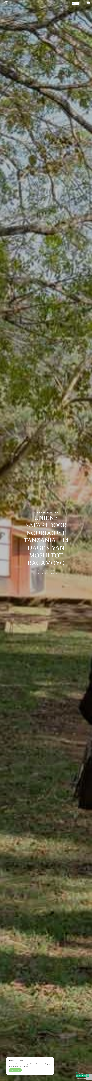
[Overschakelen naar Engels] (75, 3)
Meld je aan (15, 1070)
